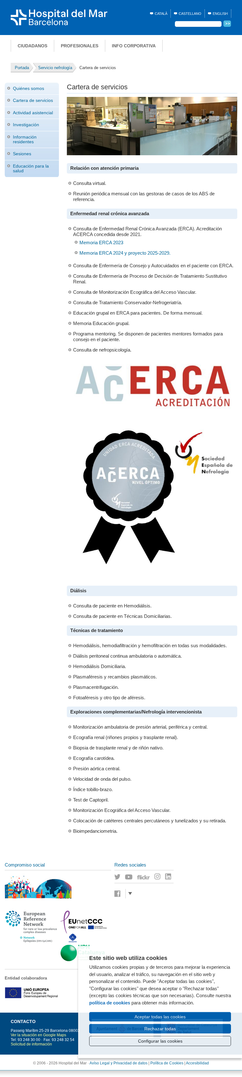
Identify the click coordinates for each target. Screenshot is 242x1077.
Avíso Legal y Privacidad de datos (118, 1063)
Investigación (26, 124)
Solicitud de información (31, 1044)
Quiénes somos (28, 88)
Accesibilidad (197, 1063)
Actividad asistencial (33, 112)
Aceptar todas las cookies (160, 1016)
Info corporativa (134, 45)
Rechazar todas (160, 1028)
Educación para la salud (31, 168)
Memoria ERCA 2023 (101, 242)
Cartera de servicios (33, 100)
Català (161, 13)
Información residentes (25, 139)
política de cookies (109, 1002)
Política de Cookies (166, 1063)
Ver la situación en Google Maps (38, 1035)
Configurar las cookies (160, 1041)
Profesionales (79, 45)
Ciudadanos (32, 45)
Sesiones (22, 153)
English (220, 13)
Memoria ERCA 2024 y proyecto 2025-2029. (124, 253)
